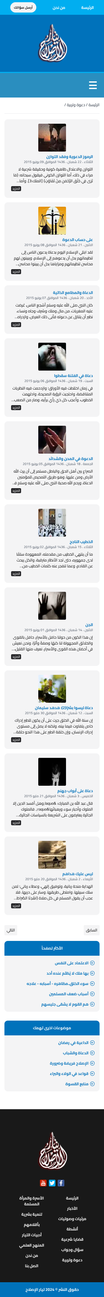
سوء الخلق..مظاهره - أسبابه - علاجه (57, 983)
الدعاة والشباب (75, 1053)
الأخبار (72, 1208)
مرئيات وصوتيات (72, 1218)
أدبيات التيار (32, 1234)
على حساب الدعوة (77, 239)
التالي (11, 930)
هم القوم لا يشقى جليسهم (64, 1004)
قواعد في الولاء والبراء (69, 1073)
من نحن (59, 7)
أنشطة (72, 1229)
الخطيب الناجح (81, 541)
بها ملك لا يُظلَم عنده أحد (67, 973)
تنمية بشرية (31, 1214)
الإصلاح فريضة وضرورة (69, 1063)
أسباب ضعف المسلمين (68, 993)
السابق (91, 930)
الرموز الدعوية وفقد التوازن (69, 156)
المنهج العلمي (31, 1245)
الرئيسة (87, 7)
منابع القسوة (76, 1083)
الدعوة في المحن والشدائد (71, 458)
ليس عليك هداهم (77, 873)
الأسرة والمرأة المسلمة (31, 1201)
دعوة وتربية (76, 104)
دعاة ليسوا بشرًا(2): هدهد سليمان (64, 707)
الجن (89, 624)
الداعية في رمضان (73, 1042)
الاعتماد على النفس (71, 963)
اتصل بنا (31, 1265)
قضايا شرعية (72, 1239)
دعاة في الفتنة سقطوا (73, 375)
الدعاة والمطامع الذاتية (73, 292)
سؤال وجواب (72, 1249)
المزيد (16, 188)
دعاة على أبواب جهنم (75, 790)
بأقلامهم (32, 1224)
